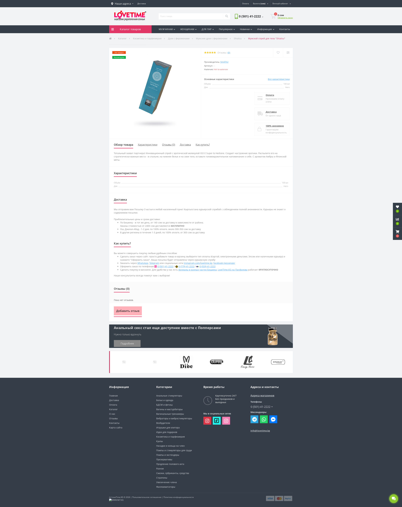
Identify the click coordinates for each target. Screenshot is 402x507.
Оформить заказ (285, 17)
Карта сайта (115, 427)
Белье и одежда (164, 400)
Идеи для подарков (166, 432)
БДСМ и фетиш (164, 404)
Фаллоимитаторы (165, 486)
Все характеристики (279, 79)
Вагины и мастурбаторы (169, 409)
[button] (122, 3)
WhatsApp (142, 263)
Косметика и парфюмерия (147, 38)
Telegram (154, 263)
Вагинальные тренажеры (170, 413)
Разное (160, 468)
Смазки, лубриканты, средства (172, 473)
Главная (113, 395)
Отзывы (113, 418)
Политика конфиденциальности (178, 497)
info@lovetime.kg (260, 430)
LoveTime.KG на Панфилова (232, 269)
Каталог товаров (130, 29)
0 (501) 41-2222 (243, 25)
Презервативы (164, 459)
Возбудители (163, 422)
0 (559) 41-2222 (207, 266)
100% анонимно (275, 125)
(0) (229, 52)
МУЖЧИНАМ (166, 29)
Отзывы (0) (168, 144)
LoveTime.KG (117, 497)
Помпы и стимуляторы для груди (174, 450)
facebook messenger (224, 263)
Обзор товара (123, 145)
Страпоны (161, 477)
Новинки (245, 29)
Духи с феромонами (179, 38)
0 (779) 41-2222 (186, 266)
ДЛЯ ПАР (206, 29)
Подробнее (127, 343)
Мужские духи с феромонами (211, 38)
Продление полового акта (170, 464)
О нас (112, 413)
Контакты (284, 29)
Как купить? (203, 144)
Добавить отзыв (127, 311)
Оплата (270, 95)
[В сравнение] (288, 52)
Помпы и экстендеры (167, 454)
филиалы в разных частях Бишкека (197, 269)
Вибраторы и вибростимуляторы (174, 418)
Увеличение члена (166, 482)
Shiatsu (238, 38)
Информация (264, 29)
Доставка (271, 111)
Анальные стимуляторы (169, 395)
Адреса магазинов (262, 395)
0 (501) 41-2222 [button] (260, 407)
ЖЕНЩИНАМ (187, 29)
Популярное (226, 29)
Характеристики (147, 144)
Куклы (159, 441)
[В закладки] (278, 52)
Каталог (122, 38)
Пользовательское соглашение (146, 497)
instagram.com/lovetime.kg (198, 263)
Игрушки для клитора (168, 427)
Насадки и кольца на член (170, 445)
